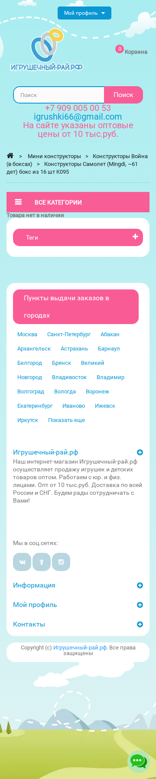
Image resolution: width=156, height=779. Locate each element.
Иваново (73, 406)
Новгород (29, 377)
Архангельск (34, 348)
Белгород (29, 363)
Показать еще (66, 420)
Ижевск (105, 406)
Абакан (110, 334)
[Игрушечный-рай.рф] (46, 49)
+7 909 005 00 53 (78, 108)
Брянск (61, 363)
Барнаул (109, 348)
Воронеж (97, 391)
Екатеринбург (34, 406)
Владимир (110, 377)
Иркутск (27, 420)
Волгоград (30, 391)
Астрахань (74, 348)
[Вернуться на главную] (9, 155)
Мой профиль (35, 604)
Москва (27, 334)
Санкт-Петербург (69, 334)
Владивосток (69, 377)
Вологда (65, 391)
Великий (92, 363)
